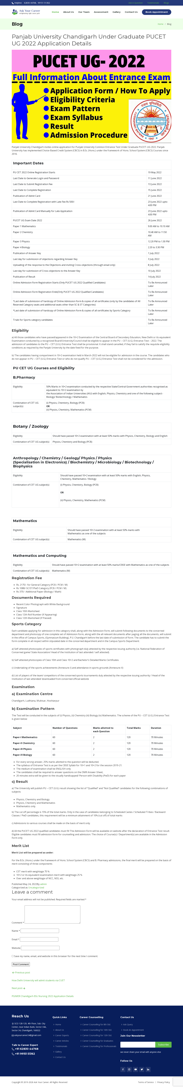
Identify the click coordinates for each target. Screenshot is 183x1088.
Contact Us (131, 12)
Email (15, 939)
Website (16, 948)
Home (55, 12)
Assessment (101, 12)
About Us (68, 12)
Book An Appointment (133, 1030)
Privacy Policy (163, 1082)
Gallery (117, 12)
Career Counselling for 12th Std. (97, 1035)
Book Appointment (157, 12)
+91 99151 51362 (25, 1053)
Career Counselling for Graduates (97, 1041)
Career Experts (62, 1035)
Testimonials (153, 2)
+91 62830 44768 (26, 1048)
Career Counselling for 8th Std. (96, 1025)
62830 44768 (29, 2)
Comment (18, 922)
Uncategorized (36, 887)
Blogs (166, 2)
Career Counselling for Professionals (99, 1046)
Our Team (84, 12)
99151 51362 (44, 2)
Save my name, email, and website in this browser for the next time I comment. (56, 956)
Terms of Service (146, 1082)
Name (16, 930)
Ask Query (128, 1025)
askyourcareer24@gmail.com (27, 1035)
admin (43, 884)
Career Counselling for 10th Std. (97, 1030)
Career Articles (62, 1041)
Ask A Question (136, 2)
